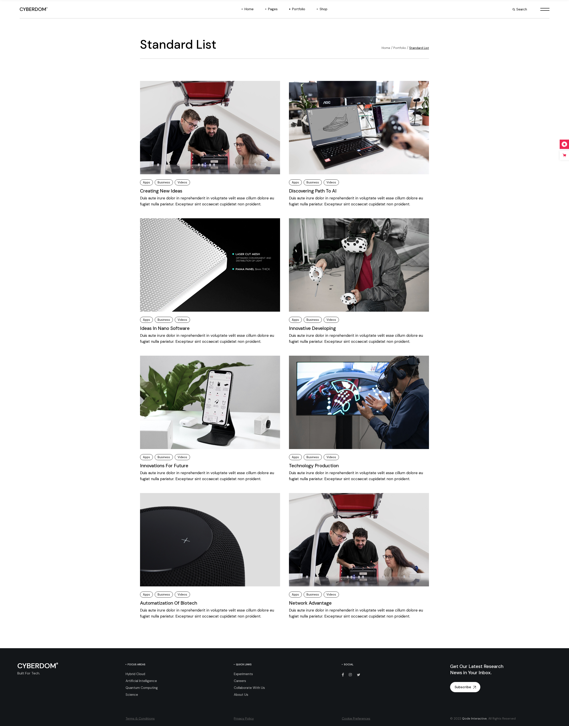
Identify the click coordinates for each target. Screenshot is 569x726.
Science (132, 694)
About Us (241, 694)
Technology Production (314, 466)
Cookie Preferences (356, 718)
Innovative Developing (312, 328)
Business (164, 182)
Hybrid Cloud (135, 674)
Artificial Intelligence (141, 681)
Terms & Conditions (140, 718)
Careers (240, 681)
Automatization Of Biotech (168, 603)
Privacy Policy (244, 718)
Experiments (243, 674)
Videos (182, 182)
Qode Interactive (474, 718)
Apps (146, 182)
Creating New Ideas (161, 191)
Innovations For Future (164, 466)
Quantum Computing (142, 688)
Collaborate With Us (249, 688)
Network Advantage (310, 603)
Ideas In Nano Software (165, 328)
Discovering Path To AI (313, 191)
